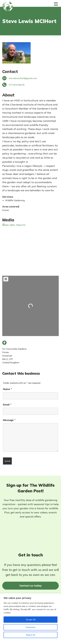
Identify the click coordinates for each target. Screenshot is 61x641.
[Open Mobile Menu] (56, 4)
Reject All (30, 635)
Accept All (30, 619)
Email (7, 404)
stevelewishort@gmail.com (23, 78)
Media (8, 219)
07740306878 (16, 84)
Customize (30, 627)
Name (7, 389)
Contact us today (30, 585)
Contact (10, 71)
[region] (30, 617)
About (8, 94)
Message (9, 420)
